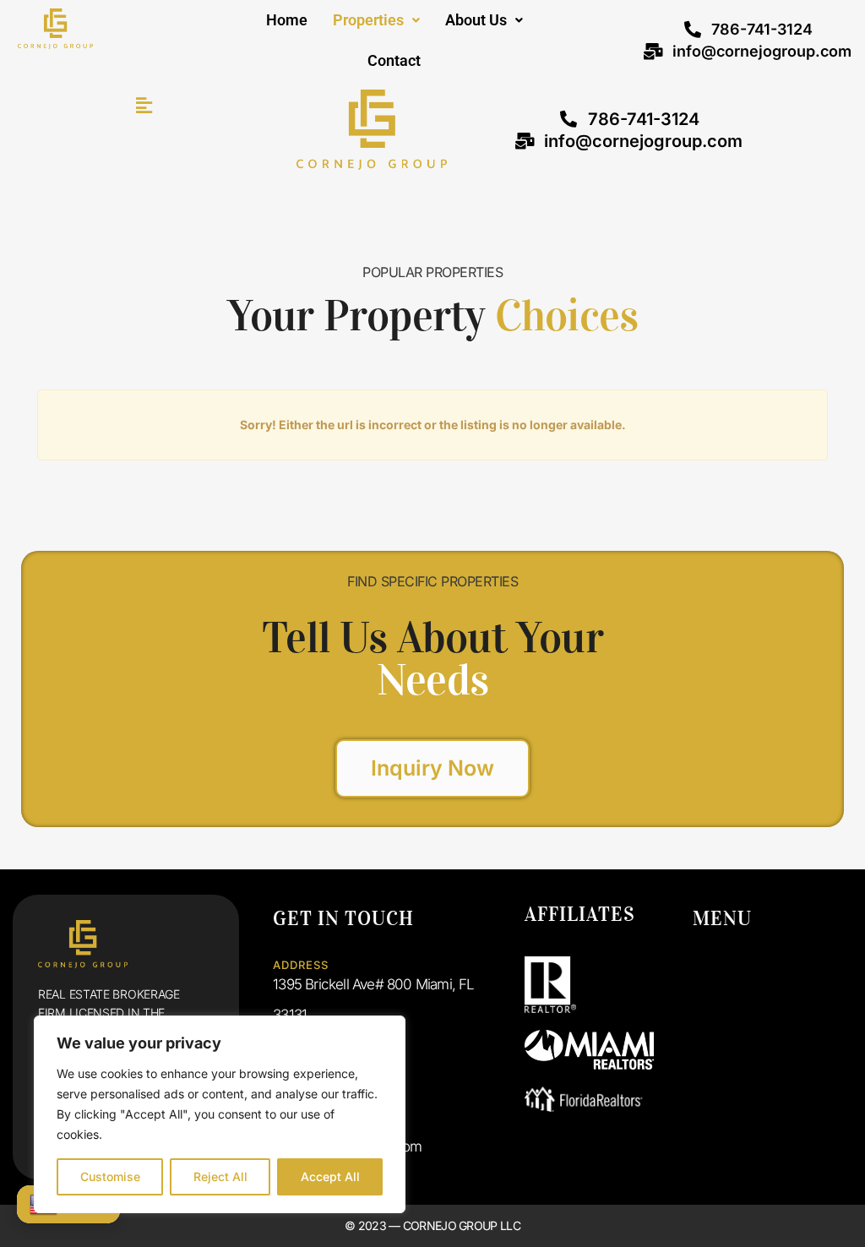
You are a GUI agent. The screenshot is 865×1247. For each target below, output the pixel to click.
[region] (219, 1114)
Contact (394, 60)
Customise (110, 1176)
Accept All (330, 1176)
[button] (376, 20)
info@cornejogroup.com (761, 51)
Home (286, 20)
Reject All (220, 1176)
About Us (476, 20)
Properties (368, 20)
